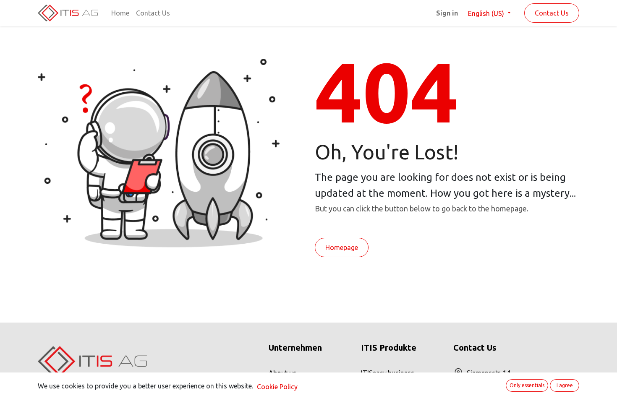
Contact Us (552, 13)
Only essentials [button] (527, 385)
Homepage (341, 247)
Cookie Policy (277, 387)
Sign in (447, 13)
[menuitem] (120, 13)
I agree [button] (565, 385)
